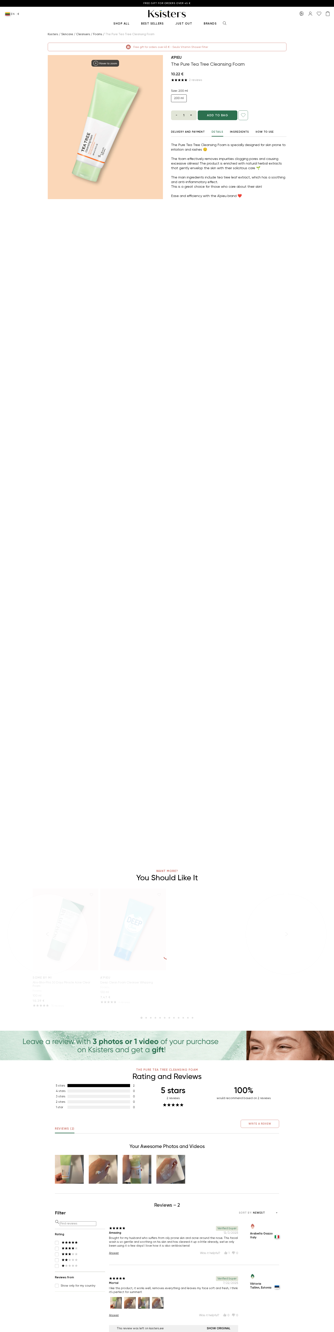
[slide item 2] (146, 1017)
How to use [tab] (265, 131)
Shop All (121, 23)
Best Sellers (152, 23)
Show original (218, 1328)
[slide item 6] (164, 1017)
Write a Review (260, 1123)
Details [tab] (217, 131)
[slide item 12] (192, 1017)
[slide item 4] (155, 1017)
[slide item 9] (178, 1017)
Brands (210, 23)
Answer (114, 1253)
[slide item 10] (183, 1017)
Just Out (183, 23)
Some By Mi (42, 977)
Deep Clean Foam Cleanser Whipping (126, 982)
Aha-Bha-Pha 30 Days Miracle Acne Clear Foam (61, 984)
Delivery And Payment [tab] (188, 131)
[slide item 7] (169, 1017)
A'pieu (176, 57)
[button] (69, 1169)
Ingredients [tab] (239, 131)
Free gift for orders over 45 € (167, 3)
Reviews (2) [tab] (64, 1128)
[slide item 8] (174, 1017)
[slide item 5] (160, 1017)
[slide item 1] (141, 1017)
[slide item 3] (150, 1017)
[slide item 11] (188, 1017)
